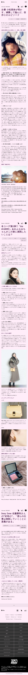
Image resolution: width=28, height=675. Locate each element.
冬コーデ (11, 238)
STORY (21, 627)
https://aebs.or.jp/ (4, 670)
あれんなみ (23, 240)
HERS (7, 630)
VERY (7, 627)
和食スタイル (7, 636)
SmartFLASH (7, 639)
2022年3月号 (23, 19)
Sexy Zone (24, 525)
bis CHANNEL (18, 614)
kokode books (7, 652)
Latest (7, 614)
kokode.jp (21, 646)
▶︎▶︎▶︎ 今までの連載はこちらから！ (8, 596)
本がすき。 (7, 646)
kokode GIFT (7, 655)
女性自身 (21, 636)
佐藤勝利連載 (23, 527)
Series (12, 614)
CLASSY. (21, 624)
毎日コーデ (16, 238)
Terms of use (9, 619)
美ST (7, 633)
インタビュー (11, 19)
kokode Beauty (7, 649)
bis (21, 633)
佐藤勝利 (18, 525)
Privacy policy (17, 619)
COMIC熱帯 (21, 639)
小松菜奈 (17, 19)
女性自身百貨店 (21, 649)
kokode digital (21, 652)
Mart (21, 630)
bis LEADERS (23, 238)
